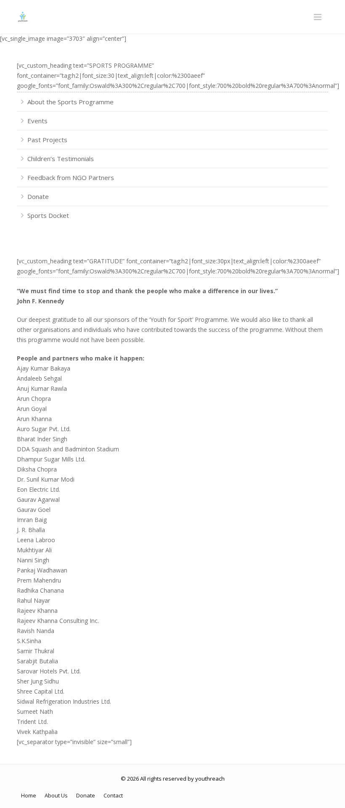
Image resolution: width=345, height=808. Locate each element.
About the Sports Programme (70, 102)
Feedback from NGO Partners (70, 177)
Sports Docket (48, 215)
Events (37, 121)
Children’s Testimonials (60, 158)
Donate (38, 196)
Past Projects (47, 139)
